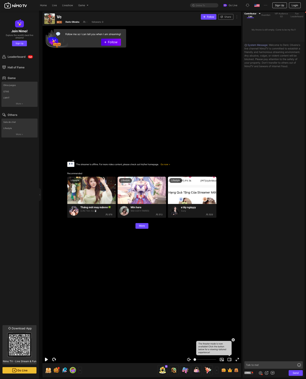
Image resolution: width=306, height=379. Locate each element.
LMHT (6, 97)
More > (19, 103)
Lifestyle (7, 128)
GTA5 (6, 91)
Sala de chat (9, 122)
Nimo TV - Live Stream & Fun (19, 345)
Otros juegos (9, 85)
